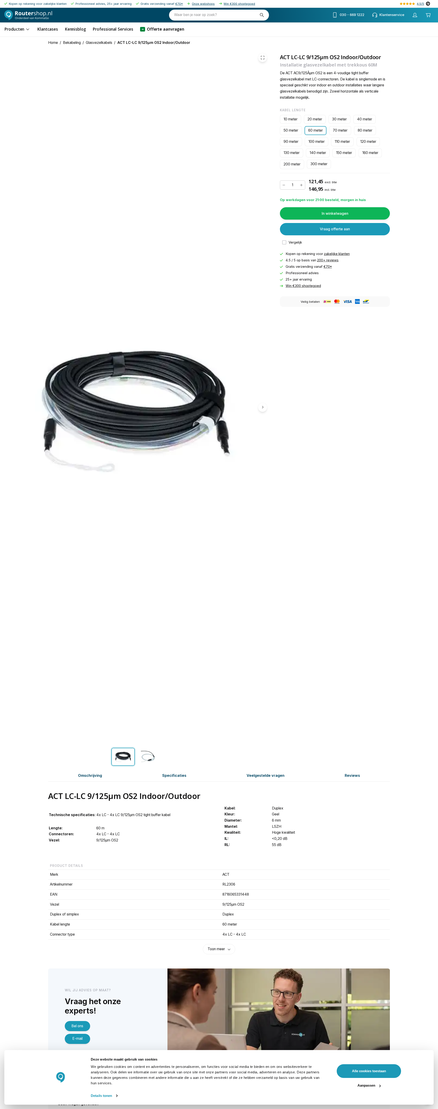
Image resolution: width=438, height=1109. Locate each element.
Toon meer (216, 949)
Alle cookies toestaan (369, 1071)
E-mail (77, 1038)
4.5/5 (420, 3)
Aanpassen (366, 1085)
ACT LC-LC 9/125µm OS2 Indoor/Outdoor (153, 42)
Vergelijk (295, 242)
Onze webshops (203, 3)
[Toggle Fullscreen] (262, 57)
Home (53, 42)
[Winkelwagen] (428, 15)
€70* (179, 3)
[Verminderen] (283, 185)
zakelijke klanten (337, 254)
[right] (262, 407)
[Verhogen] (301, 185)
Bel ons (77, 1026)
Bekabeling (72, 42)
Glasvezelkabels (99, 42)
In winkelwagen (335, 213)
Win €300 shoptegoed (239, 3)
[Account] (415, 15)
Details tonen (101, 1096)
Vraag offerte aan (335, 229)
